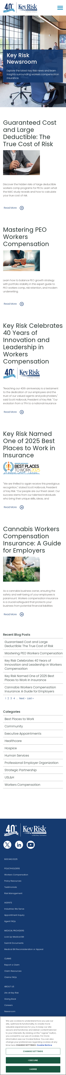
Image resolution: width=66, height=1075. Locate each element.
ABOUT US (9, 986)
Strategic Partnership (21, 770)
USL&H (9, 777)
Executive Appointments (23, 733)
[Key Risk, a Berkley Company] (20, 7)
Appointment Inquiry (14, 915)
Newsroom (9, 1011)
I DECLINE (33, 1060)
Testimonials (10, 887)
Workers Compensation (22, 784)
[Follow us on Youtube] (31, 845)
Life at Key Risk (11, 992)
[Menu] (60, 8)
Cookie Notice (44, 1045)
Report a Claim (11, 964)
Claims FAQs (10, 977)
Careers (8, 1005)
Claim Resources (12, 971)
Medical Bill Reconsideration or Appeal (23, 949)
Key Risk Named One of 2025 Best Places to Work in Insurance (29, 444)
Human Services (17, 755)
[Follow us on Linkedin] (19, 845)
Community (14, 726)
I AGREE (33, 1069)
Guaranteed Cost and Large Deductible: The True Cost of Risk (29, 133)
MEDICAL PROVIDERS (14, 930)
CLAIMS (7, 958)
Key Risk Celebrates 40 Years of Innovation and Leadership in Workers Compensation (33, 343)
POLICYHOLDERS (12, 868)
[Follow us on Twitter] (7, 845)
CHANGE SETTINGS (33, 1051)
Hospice (11, 748)
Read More (10, 208)
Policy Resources (12, 880)
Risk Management (13, 893)
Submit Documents (13, 943)
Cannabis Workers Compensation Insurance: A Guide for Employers (32, 539)
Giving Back (10, 998)
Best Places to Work (19, 719)
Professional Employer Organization (31, 763)
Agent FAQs (10, 921)
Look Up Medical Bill (14, 936)
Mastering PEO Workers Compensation (26, 236)
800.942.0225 (10, 859)
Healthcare (13, 741)
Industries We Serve (14, 908)
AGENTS (8, 902)
